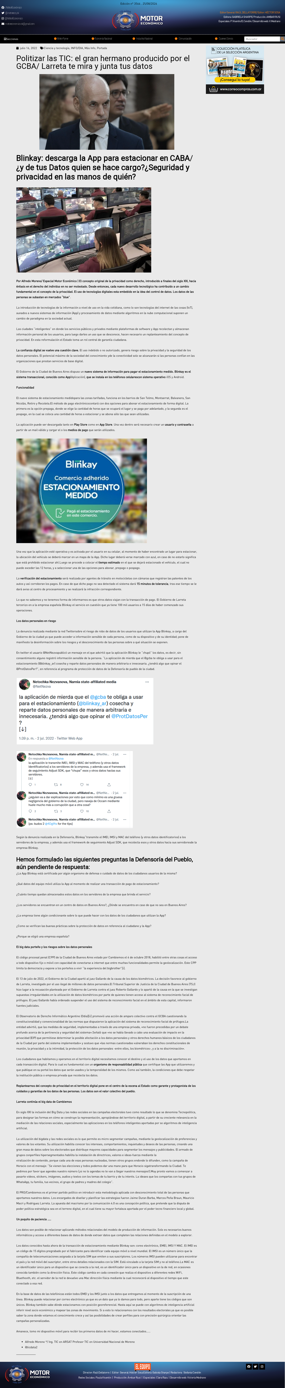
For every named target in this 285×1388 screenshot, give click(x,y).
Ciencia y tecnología (56, 48)
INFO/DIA (77, 48)
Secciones (12, 39)
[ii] (90, 1016)
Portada (102, 48)
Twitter (70, 631)
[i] (123, 968)
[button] (250, 12)
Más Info (90, 48)
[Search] (282, 39)
